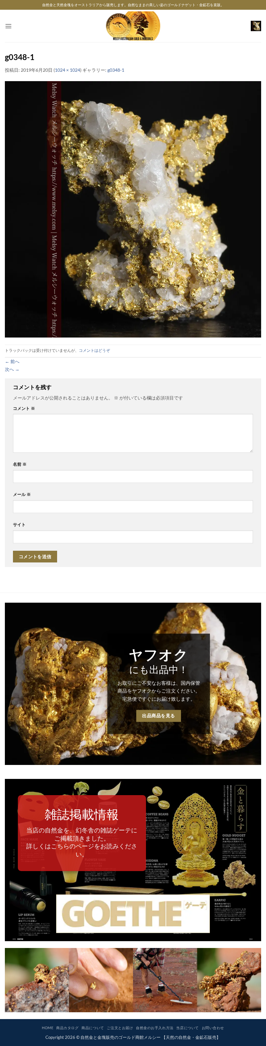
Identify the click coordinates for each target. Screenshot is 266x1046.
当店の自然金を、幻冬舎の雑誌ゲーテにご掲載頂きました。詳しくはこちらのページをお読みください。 (81, 841)
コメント (24, 408)
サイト (19, 524)
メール (22, 494)
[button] (8, 25)
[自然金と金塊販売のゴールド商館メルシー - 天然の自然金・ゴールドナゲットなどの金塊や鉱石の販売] (133, 26)
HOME (47, 1028)
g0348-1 (115, 70)
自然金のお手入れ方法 (155, 1028)
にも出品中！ (158, 669)
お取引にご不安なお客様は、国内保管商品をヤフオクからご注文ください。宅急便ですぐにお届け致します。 (158, 691)
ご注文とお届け (120, 1028)
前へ (12, 361)
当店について (187, 1028)
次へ (12, 369)
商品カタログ (67, 1028)
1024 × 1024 (67, 70)
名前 (20, 464)
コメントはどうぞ (94, 350)
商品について (92, 1028)
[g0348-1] (133, 209)
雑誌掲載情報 (82, 813)
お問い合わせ (213, 1028)
